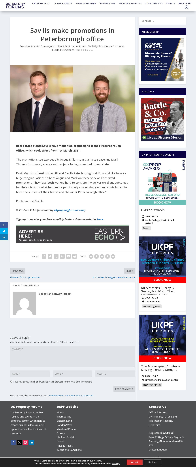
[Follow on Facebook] (13, 442)
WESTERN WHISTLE (130, 3)
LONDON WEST (63, 3)
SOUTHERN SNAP (86, 3)
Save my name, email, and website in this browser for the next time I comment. (52, 381)
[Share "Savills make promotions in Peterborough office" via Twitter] (50, 256)
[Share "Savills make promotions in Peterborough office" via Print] (75, 256)
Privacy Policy (65, 445)
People (55, 49)
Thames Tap (64, 416)
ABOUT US (185, 3)
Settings (152, 462)
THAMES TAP (107, 3)
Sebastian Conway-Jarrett (43, 46)
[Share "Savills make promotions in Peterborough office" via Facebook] (44, 256)
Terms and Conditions (69, 450)
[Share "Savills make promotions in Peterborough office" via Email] (68, 256)
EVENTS (170, 3)
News (121, 46)
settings (116, 463)
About (60, 441)
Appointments (79, 46)
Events (61, 433)
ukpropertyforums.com (69, 210)
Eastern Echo (110, 46)
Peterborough (67, 49)
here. (100, 219)
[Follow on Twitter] (19, 442)
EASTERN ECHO (41, 3)
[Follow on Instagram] (25, 442)
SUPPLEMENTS (154, 3)
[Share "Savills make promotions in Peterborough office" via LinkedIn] (62, 256)
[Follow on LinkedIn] (31, 442)
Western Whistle (66, 429)
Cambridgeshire (95, 46)
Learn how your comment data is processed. (71, 395)
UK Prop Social (65, 437)
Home (60, 412)
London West (64, 425)
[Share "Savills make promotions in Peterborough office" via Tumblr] (56, 256)
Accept (134, 462)
